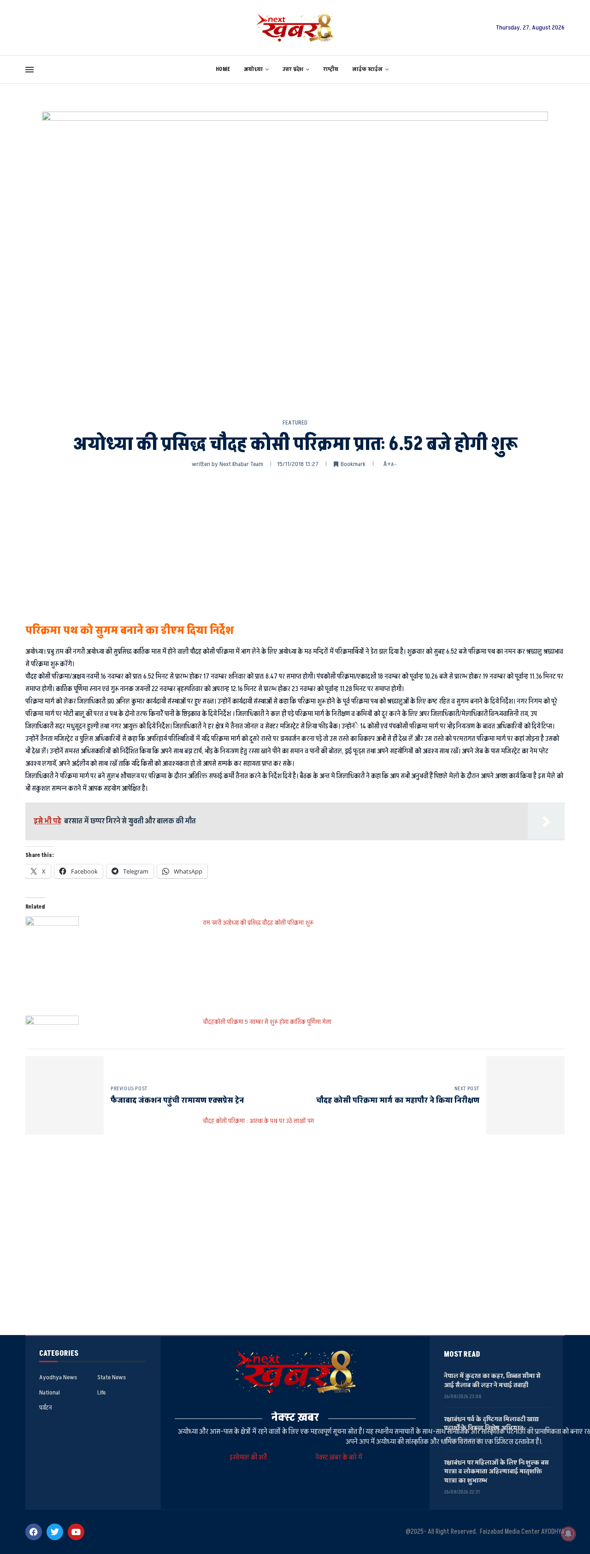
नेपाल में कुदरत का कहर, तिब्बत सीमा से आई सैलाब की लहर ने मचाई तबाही (492, 1380)
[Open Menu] (29, 69)
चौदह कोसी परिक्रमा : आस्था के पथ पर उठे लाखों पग (258, 1121)
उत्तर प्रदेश (293, 69)
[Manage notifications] (568, 1533)
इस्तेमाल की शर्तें (249, 1457)
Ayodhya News (58, 1377)
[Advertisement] (295, 544)
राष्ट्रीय (330, 69)
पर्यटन (45, 1408)
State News (111, 1377)
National (49, 1392)
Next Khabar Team (241, 464)
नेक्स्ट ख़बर (295, 1417)
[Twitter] (55, 1532)
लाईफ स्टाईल (367, 69)
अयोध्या (253, 69)
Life (101, 1392)
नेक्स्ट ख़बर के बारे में (338, 1457)
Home (223, 69)
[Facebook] (33, 1532)
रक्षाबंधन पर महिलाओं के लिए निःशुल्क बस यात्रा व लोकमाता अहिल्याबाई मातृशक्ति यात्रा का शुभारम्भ (496, 1471)
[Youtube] (76, 1532)
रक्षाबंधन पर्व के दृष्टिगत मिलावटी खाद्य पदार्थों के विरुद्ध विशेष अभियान (491, 1424)
